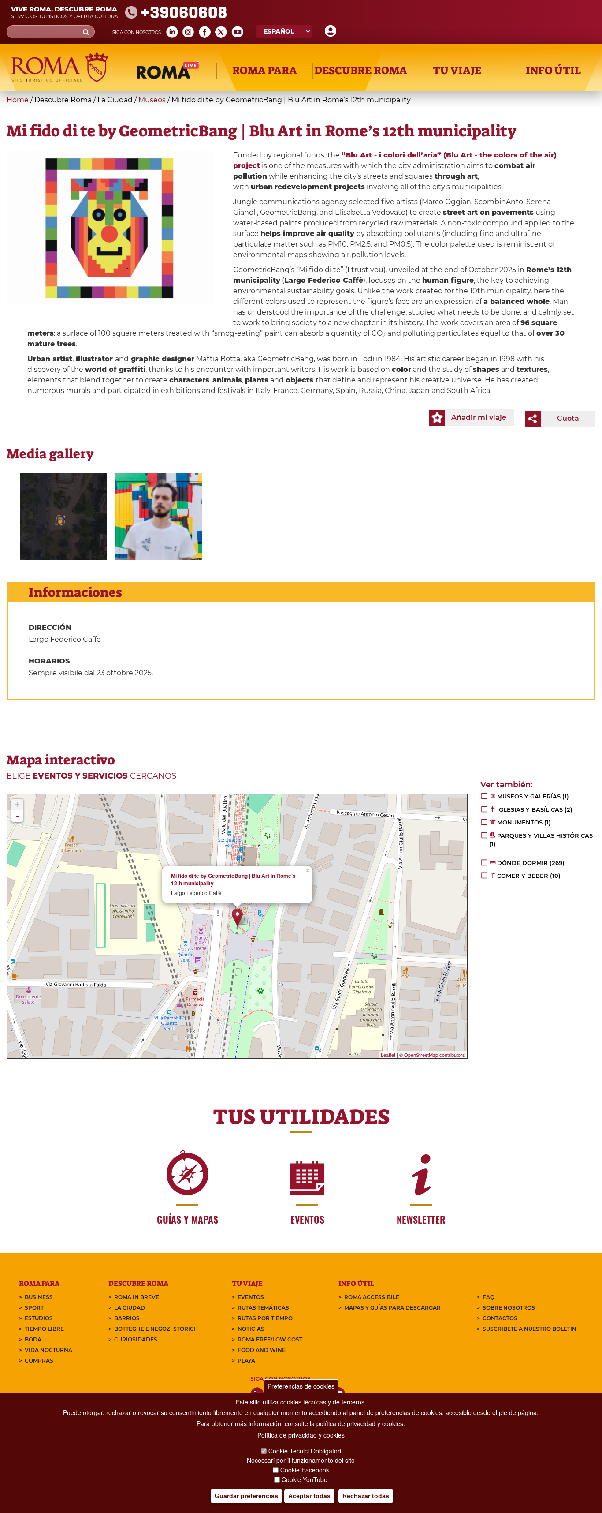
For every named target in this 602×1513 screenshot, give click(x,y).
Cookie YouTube (304, 1479)
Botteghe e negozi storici (155, 1329)
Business (39, 1297)
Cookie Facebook (304, 1469)
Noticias (251, 1329)
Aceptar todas (309, 1495)
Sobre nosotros (509, 1307)
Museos (152, 100)
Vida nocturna (48, 1350)
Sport (34, 1307)
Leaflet (388, 1054)
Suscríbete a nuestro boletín (529, 1329)
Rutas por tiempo (265, 1318)
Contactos (500, 1318)
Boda (33, 1339)
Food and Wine (262, 1350)
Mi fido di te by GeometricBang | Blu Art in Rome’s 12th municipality (233, 879)
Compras (39, 1360)
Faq (488, 1297)
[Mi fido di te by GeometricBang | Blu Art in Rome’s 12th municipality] (63, 516)
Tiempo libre (44, 1329)
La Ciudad (129, 1307)
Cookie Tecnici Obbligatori (304, 1450)
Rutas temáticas (263, 1307)
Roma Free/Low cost (270, 1339)
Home (18, 100)
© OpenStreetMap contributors (432, 1054)
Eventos (251, 1297)
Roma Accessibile (371, 1297)
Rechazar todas (365, 1495)
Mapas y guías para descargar (392, 1307)
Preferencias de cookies (301, 1386)
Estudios (39, 1318)
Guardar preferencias (246, 1495)
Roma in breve (136, 1297)
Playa (246, 1360)
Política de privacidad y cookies (301, 1435)
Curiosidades (135, 1339)
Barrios (127, 1318)
